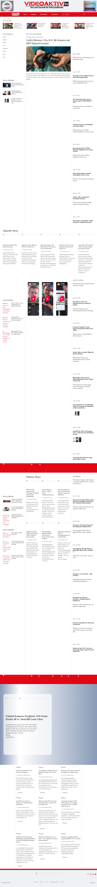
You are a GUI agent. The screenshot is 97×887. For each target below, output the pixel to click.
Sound (4, 45)
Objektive (5, 39)
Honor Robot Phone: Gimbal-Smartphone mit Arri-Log (16, 92)
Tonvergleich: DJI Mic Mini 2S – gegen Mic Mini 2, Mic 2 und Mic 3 (83, 550)
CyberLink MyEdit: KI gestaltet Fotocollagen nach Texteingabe (17, 516)
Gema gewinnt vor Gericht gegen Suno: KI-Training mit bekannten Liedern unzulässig (83, 406)
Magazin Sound (49, 776)
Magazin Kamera (27, 775)
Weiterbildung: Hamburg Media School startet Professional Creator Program (48, 535)
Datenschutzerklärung (54, 881)
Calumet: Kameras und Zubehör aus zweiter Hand (83, 125)
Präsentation (5, 48)
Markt (4, 54)
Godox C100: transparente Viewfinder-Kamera (81, 197)
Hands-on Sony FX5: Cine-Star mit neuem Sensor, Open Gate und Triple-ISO (83, 649)
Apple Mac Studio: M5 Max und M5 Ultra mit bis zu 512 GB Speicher (48, 246)
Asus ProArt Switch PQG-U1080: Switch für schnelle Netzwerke (83, 221)
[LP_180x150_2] (90, 6)
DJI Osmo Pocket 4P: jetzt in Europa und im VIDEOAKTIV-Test (82, 101)
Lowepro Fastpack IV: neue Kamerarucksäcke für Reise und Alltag (83, 328)
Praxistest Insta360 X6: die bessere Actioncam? (41, 25)
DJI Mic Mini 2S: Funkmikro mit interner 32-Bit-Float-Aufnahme (17, 319)
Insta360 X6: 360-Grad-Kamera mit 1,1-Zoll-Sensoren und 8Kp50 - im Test (83, 432)
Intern (4, 57)
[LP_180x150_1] (7, 6)
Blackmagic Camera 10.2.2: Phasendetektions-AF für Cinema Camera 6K (83, 379)
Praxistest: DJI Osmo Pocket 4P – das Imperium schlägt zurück (83, 525)
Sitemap (62, 881)
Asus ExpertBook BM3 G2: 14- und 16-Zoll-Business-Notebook (17, 508)
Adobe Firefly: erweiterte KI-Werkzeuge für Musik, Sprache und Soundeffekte (32, 493)
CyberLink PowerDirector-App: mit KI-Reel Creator (82, 458)
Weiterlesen (20, 792)
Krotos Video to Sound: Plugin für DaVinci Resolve (83, 353)
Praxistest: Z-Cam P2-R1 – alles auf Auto (82, 574)
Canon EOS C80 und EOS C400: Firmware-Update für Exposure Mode (85, 246)
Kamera (41, 37)
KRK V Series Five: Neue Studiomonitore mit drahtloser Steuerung (17, 304)
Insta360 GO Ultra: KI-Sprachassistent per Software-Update (82, 303)
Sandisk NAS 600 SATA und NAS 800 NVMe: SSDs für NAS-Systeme (17, 501)
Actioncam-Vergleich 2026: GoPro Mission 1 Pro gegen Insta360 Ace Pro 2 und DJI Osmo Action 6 (83, 501)
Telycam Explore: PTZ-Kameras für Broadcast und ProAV (17, 85)
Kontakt (41, 881)
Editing (4, 42)
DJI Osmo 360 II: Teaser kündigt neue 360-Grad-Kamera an (66, 246)
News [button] (25, 14)
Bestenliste (44, 14)
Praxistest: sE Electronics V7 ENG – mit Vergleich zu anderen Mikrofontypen (48, 838)
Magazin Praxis (25, 844)
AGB (46, 881)
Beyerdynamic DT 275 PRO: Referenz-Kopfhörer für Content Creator (83, 149)
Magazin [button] (33, 14)
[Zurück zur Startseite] (46, 4)
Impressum (35, 881)
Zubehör (4, 51)
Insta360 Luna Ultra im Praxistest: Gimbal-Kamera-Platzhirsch (82, 599)
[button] (84, 14)
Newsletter (54, 14)
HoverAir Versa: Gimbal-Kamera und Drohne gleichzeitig (83, 76)
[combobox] (70, 14)
